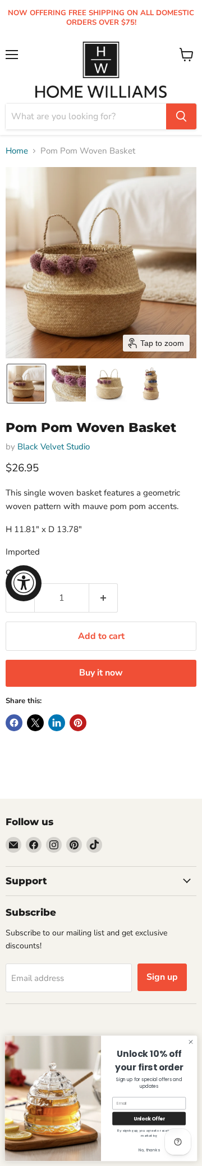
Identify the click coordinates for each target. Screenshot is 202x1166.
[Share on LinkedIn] (56, 722)
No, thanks (149, 1150)
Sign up (162, 977)
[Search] (181, 116)
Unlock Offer (149, 1118)
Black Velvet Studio (53, 446)
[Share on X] (35, 722)
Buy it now (101, 673)
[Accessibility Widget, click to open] (24, 583)
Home (17, 151)
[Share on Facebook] (14, 722)
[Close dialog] (190, 1042)
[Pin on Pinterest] (78, 722)
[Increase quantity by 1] (103, 598)
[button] (26, 383)
